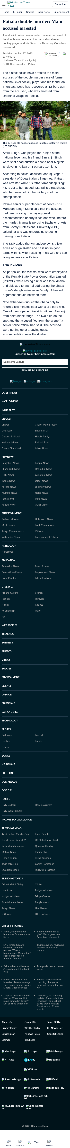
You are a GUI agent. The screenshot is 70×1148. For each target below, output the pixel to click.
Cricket (30, 12)
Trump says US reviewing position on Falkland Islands (50, 961)
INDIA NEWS (9, 424)
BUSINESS (7, 656)
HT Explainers (42, 928)
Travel (38, 624)
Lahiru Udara (41, 462)
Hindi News (41, 922)
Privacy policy (9, 1042)
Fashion (6, 612)
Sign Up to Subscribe (35, 384)
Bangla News (42, 916)
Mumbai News (9, 506)
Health (5, 618)
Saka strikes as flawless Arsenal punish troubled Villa (16, 982)
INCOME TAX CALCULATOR (17, 833)
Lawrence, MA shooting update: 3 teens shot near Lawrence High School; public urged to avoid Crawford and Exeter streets (50, 1016)
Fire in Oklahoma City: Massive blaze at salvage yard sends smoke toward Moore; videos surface (17, 997)
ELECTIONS (8, 787)
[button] (4, 4)
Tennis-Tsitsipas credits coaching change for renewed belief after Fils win (50, 997)
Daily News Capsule (13, 375)
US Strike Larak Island (46, 854)
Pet (3, 630)
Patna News (8, 512)
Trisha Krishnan (43, 872)
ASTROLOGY (9, 559)
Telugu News (8, 922)
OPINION (7, 708)
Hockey (6, 755)
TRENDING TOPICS (12, 892)
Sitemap (6, 1054)
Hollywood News (44, 533)
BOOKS (6, 769)
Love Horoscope (10, 883)
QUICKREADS (9, 795)
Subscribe (60, 4)
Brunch (39, 606)
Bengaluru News (10, 477)
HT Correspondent (16, 64)
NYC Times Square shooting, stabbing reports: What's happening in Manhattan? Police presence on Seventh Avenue (17, 965)
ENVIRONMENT (10, 691)
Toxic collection (10, 878)
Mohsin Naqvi (9, 866)
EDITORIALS (8, 717)
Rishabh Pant (42, 456)
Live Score (7, 444)
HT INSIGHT (8, 778)
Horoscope (7, 565)
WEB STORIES (9, 639)
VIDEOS (6, 674)
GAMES (6, 813)
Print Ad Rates (32, 1048)
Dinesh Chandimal (11, 462)
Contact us (30, 1036)
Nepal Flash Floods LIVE (14, 854)
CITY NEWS (8, 471)
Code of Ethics (55, 1048)
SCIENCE (6, 700)
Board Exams (42, 580)
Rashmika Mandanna (13, 860)
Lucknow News (43, 500)
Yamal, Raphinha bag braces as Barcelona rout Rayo (16, 948)
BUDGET (6, 682)
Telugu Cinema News (12, 545)
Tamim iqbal (41, 866)
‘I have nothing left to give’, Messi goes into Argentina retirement (48, 948)
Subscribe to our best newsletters (35, 367)
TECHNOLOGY (10, 734)
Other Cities (41, 518)
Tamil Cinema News (45, 539)
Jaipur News (41, 494)
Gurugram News (43, 489)
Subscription (8, 1048)
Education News (43, 592)
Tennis (38, 755)
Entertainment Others (46, 551)
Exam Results (9, 592)
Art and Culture (10, 606)
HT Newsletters (55, 1042)
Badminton (7, 749)
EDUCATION (8, 574)
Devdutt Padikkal (11, 450)
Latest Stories (12, 939)
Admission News (10, 580)
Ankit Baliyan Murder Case (15, 848)
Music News (8, 539)
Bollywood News (10, 533)
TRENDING (8, 648)
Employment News (45, 586)
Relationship (8, 624)
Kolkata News (9, 500)
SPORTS (6, 743)
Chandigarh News (11, 483)
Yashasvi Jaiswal (10, 456)
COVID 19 (7, 804)
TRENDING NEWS (12, 842)
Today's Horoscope (45, 883)
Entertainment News (12, 916)
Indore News (8, 494)
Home (6, 12)
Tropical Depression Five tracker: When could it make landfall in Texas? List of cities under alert (16, 1013)
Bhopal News (42, 477)
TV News (39, 545)
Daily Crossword (43, 819)
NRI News (7, 928)
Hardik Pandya (42, 450)
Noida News (41, 506)
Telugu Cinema (42, 910)
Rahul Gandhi (42, 848)
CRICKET (6, 432)
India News (44, 12)
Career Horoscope (44, 878)
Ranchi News (8, 518)
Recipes (39, 618)
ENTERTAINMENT (11, 527)
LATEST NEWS (10, 406)
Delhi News (8, 489)
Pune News (41, 512)
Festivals (39, 612)
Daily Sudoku (9, 819)
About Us (7, 1036)
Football (39, 749)
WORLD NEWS (10, 415)
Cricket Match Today (46, 438)
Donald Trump (9, 872)
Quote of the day (44, 860)
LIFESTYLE (7, 600)
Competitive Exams (12, 586)
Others (5, 761)
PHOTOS (7, 665)
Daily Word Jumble (12, 825)
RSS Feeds (29, 1054)
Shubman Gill (42, 444)
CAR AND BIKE (10, 726)
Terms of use (54, 1036)
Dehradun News (43, 483)
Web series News (11, 551)
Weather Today (32, 1042)
